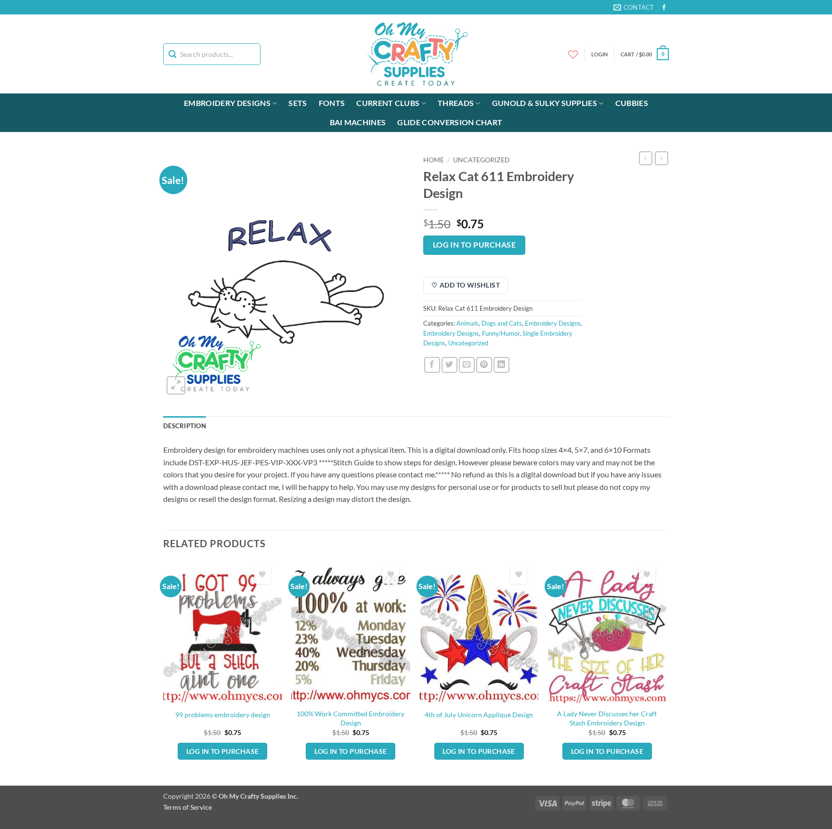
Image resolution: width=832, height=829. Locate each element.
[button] (645, 54)
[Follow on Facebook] (664, 7)
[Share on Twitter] (449, 365)
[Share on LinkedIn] (501, 365)
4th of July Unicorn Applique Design (479, 715)
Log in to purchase (474, 244)
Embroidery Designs (227, 102)
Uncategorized (481, 160)
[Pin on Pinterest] (484, 365)
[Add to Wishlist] (262, 574)
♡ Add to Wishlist (465, 285)
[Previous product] (661, 158)
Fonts (332, 102)
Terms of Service (187, 807)
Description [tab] (184, 426)
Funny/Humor (501, 333)
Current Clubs (387, 102)
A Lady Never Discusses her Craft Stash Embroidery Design (607, 718)
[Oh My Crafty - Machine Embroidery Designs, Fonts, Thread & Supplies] (416, 53)
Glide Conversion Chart (449, 122)
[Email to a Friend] (467, 365)
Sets (297, 102)
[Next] (666, 672)
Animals (467, 323)
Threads (456, 102)
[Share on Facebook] (432, 365)
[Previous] (163, 672)
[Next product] (645, 158)
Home (433, 160)
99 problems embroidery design (222, 715)
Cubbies (631, 102)
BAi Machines (358, 122)
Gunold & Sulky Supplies (544, 102)
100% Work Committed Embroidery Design (350, 718)
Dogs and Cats (501, 323)
